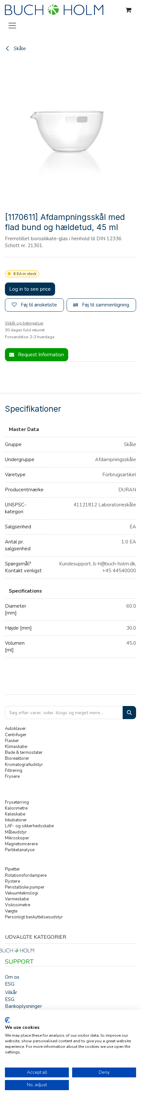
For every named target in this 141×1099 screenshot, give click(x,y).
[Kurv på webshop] (128, 10)
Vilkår (11, 992)
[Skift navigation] (12, 25)
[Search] (129, 712)
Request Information (40, 354)
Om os (12, 977)
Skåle (19, 48)
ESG (9, 984)
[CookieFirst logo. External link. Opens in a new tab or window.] (7, 1020)
